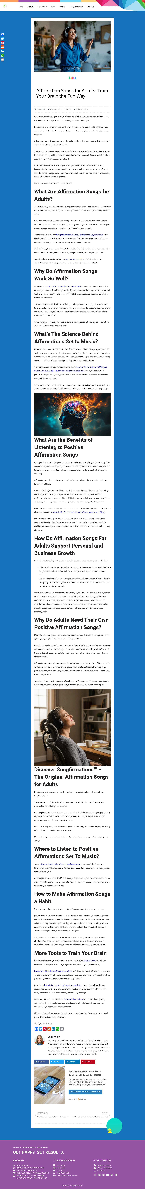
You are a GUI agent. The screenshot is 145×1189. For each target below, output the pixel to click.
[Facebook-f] (95, 1175)
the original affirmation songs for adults (79, 234)
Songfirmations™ (76, 6)
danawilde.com (89, 961)
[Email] (2, 60)
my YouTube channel (74, 259)
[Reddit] (2, 47)
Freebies (41, 6)
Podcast (62, 6)
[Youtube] (107, 1175)
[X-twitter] (103, 1175)
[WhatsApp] (2, 55)
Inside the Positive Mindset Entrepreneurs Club (53, 971)
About (20, 6)
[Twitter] (2, 38)
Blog (53, 6)
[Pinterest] (112, 1175)
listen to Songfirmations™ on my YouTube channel (61, 864)
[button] (41, 1062)
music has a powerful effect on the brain (65, 286)
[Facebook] (2, 34)
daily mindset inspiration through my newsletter (63, 985)
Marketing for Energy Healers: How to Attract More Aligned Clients (79, 512)
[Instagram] (99, 1175)
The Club (90, 6)
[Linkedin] (116, 1175)
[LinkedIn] (2, 51)
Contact (30, 6)
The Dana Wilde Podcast (73, 999)
